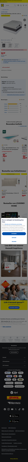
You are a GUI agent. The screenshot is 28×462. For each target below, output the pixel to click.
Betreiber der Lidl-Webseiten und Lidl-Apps (13, 224)
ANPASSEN (14, 237)
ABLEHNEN (14, 241)
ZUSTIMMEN (14, 233)
